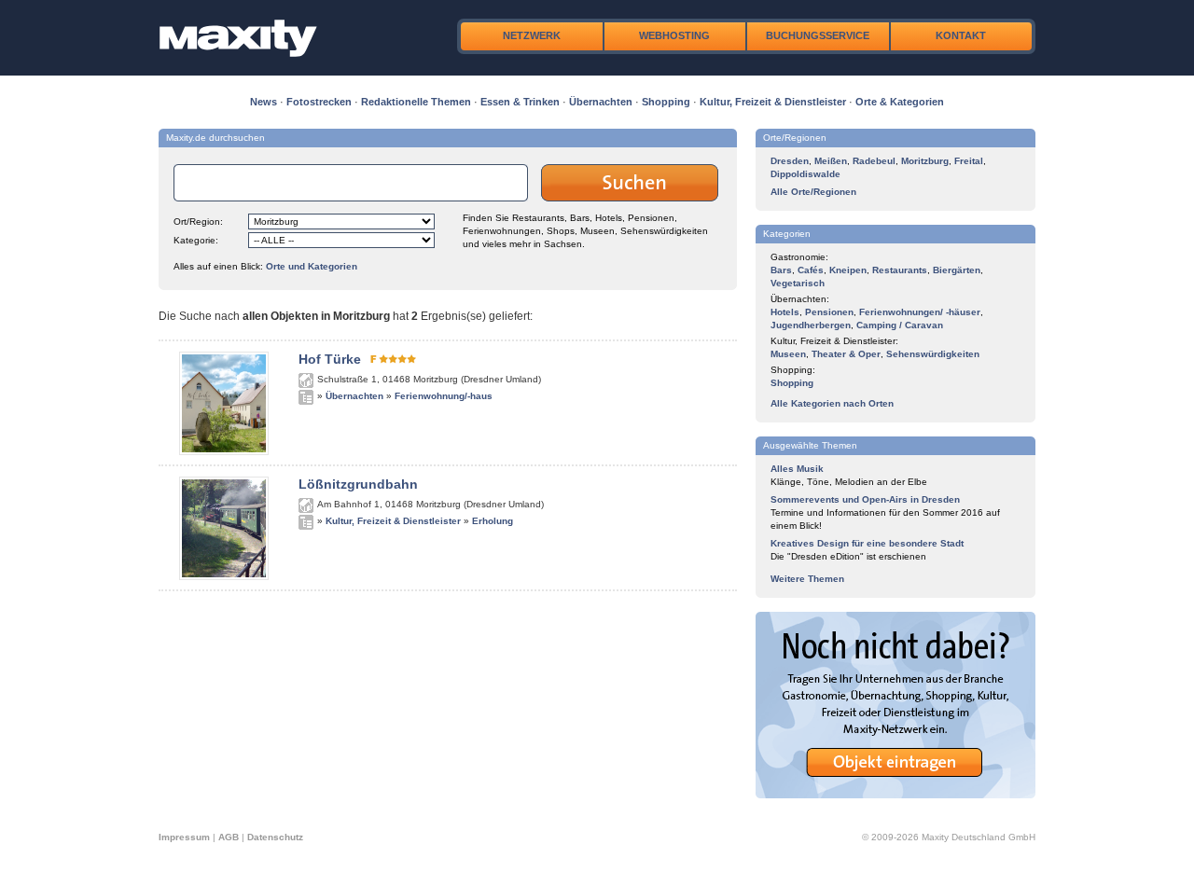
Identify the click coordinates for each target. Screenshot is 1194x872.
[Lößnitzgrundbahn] (224, 576)
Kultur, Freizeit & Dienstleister (773, 101)
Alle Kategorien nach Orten (832, 403)
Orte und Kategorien (311, 266)
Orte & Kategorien (899, 101)
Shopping (666, 101)
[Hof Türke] (224, 451)
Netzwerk (532, 35)
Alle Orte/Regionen (813, 192)
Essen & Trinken (520, 101)
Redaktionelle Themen (416, 101)
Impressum (184, 837)
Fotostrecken (319, 101)
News (263, 101)
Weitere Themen (807, 579)
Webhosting (674, 35)
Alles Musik (797, 469)
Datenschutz (275, 837)
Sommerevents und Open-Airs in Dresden (865, 499)
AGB (228, 837)
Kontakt (961, 35)
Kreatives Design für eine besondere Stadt (867, 543)
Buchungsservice (817, 35)
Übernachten (600, 101)
